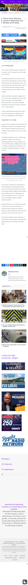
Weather (16, 555)
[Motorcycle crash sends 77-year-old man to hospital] (14, 336)
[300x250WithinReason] (13, 410)
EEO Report (6, 459)
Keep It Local (22, 557)
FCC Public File (7, 464)
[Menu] (3, 2)
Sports (10, 555)
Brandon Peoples (7, 26)
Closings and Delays (18, 221)
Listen (19, 1)
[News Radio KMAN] (6, 2)
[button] (25, 582)
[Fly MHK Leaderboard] (14, 36)
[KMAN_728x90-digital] (14, 42)
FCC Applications (8, 469)
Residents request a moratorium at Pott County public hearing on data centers (13, 305)
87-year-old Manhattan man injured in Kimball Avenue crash (14, 325)
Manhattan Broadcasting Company (13, 542)
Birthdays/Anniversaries (11, 557)
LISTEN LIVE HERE (8, 355)
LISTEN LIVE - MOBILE (10, 358)
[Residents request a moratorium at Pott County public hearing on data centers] (14, 296)
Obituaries (22, 555)
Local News (18, 28)
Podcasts (15, 559)
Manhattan (23, 28)
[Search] (25, 2)
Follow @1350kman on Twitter (11, 541)
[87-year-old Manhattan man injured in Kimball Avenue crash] (14, 316)
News (5, 555)
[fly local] (13, 387)
